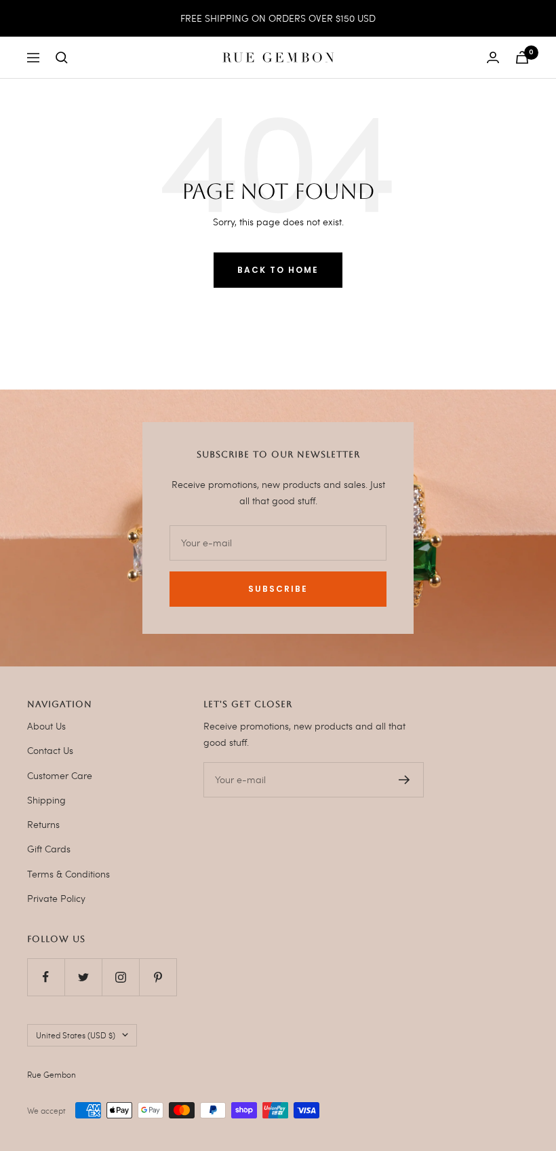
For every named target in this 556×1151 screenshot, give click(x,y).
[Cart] (522, 57)
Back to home (278, 270)
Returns (43, 824)
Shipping (46, 799)
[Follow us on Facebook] (45, 977)
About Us (46, 725)
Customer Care (59, 775)
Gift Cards (49, 848)
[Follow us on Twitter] (83, 977)
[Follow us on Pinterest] (157, 977)
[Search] (62, 58)
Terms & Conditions (68, 873)
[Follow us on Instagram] (120, 977)
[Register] (404, 780)
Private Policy (56, 898)
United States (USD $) (75, 1035)
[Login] (493, 57)
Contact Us (50, 750)
